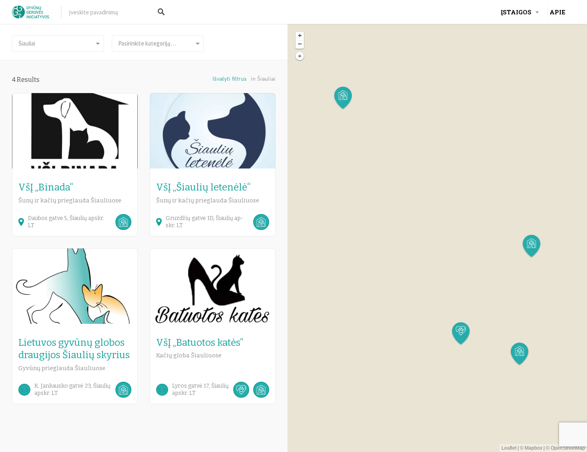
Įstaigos (516, 12)
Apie (557, 12)
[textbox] (157, 44)
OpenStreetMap (568, 448)
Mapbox (533, 448)
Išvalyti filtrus (229, 78)
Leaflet (509, 448)
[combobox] (158, 43)
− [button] (300, 44)
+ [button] (300, 35)
